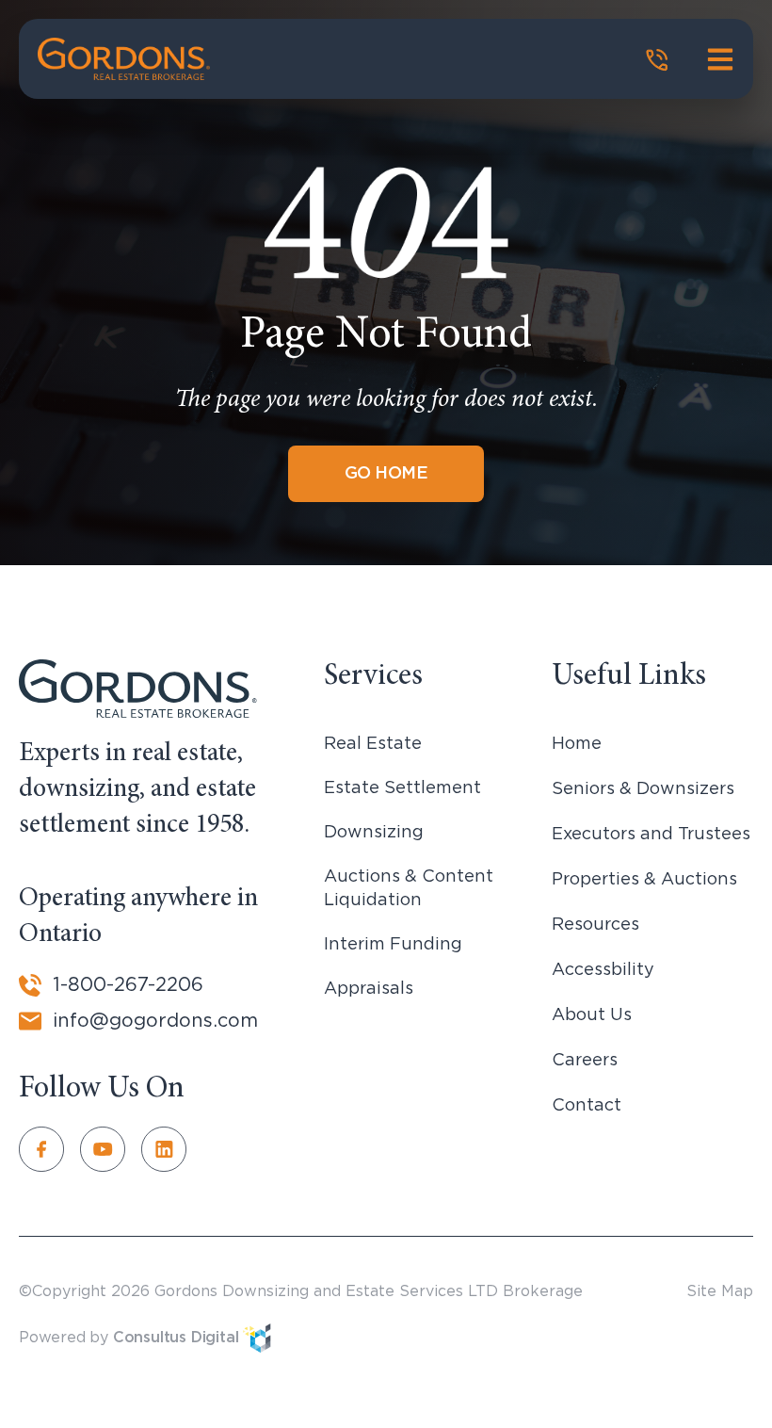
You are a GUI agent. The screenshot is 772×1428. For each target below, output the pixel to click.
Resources (595, 925)
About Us (592, 1015)
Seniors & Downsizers (643, 789)
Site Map (719, 1291)
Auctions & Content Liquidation (408, 888)
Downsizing (374, 832)
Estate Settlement (402, 788)
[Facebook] (49, 1149)
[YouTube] (110, 1149)
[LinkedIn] (171, 1149)
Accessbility (603, 970)
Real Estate (373, 744)
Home (577, 744)
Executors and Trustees (651, 834)
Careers (585, 1060)
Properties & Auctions (644, 879)
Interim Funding (393, 944)
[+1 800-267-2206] (657, 60)
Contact (586, 1105)
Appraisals (368, 989)
